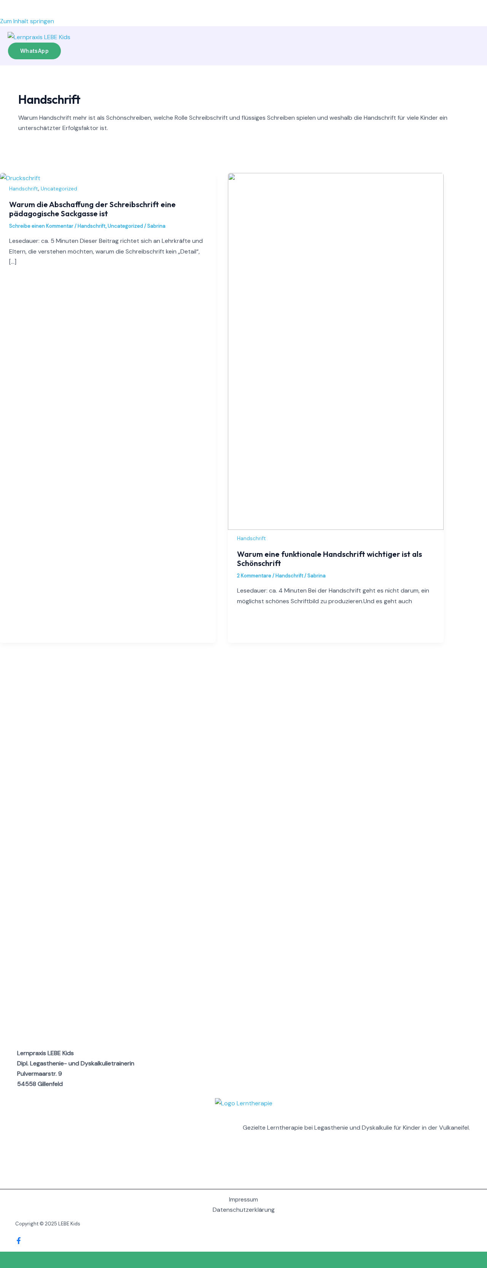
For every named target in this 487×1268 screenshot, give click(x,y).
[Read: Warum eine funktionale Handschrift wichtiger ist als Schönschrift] (336, 528)
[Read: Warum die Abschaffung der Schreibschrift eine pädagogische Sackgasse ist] (20, 178)
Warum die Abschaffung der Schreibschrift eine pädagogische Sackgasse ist (92, 209)
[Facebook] (18, 1242)
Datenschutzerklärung (244, 1210)
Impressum (243, 1199)
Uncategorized (59, 188)
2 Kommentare (254, 575)
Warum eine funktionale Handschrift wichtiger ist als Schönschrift (329, 558)
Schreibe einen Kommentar (41, 226)
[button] (34, 51)
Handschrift (23, 188)
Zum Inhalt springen (27, 21)
